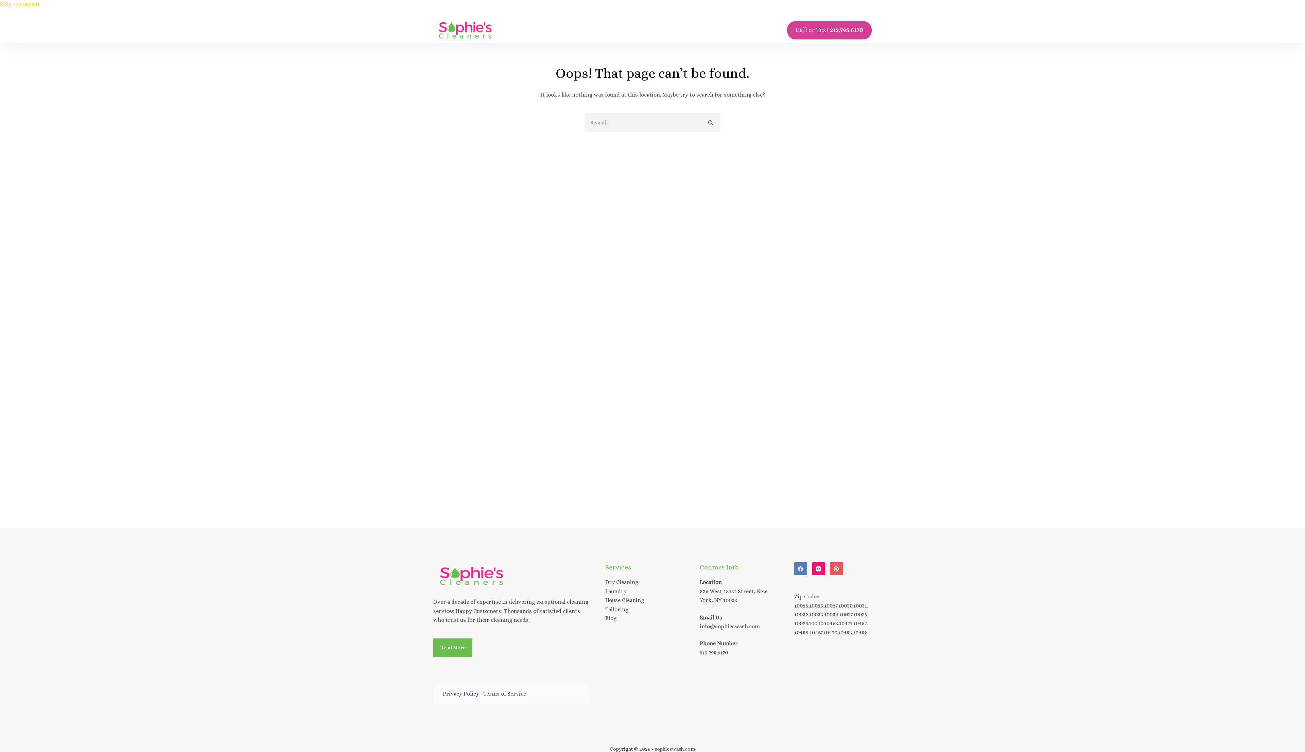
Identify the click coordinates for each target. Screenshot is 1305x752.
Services (614, 30)
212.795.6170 (714, 652)
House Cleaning (624, 600)
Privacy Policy (461, 693)
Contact (696, 30)
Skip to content (20, 4)
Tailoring (616, 609)
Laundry (616, 591)
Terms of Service (504, 693)
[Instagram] (818, 568)
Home (573, 30)
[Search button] (710, 122)
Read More (453, 648)
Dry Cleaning (621, 582)
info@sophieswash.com (730, 626)
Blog (734, 30)
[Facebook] (800, 568)
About (655, 30)
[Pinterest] (836, 568)
